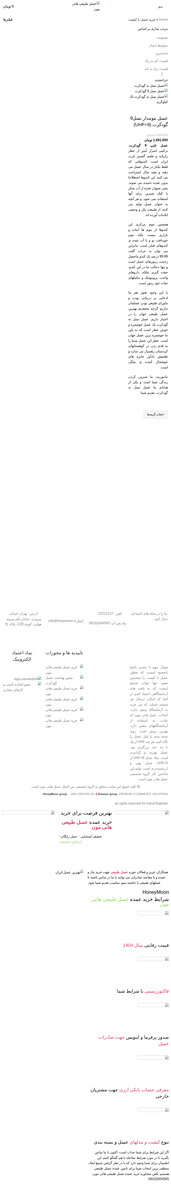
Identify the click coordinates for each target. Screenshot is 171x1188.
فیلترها (8, 19)
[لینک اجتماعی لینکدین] (148, 638)
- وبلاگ (121, 674)
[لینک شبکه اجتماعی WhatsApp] (143, 638)
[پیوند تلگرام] (138, 638)
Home (163, 19)
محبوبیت (162, 37)
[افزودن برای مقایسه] (162, 110)
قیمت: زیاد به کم (156, 68)
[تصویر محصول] (151, 91)
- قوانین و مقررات (114, 681)
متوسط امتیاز (158, 45)
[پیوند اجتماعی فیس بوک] (159, 638)
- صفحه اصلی (117, 660)
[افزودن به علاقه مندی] (162, 405)
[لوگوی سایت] (85, 6)
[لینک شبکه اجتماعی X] (154, 638)
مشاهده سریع (162, 424)
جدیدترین (162, 53)
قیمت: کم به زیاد (156, 61)
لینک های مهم (117, 653)
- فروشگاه (119, 667)
